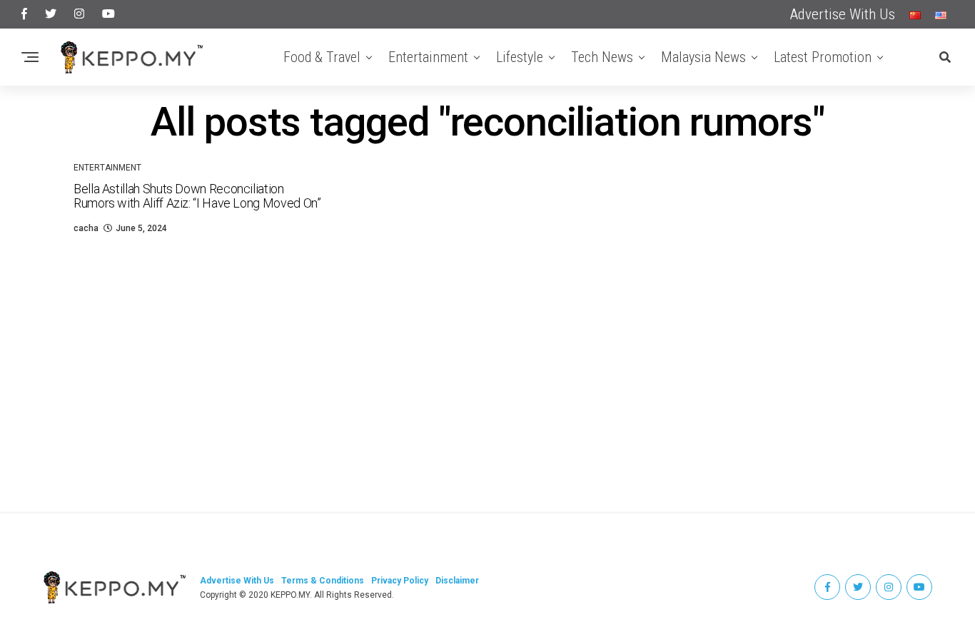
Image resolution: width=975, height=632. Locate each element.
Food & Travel (321, 57)
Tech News (602, 57)
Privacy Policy (399, 581)
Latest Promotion (823, 57)
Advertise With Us (842, 14)
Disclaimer (457, 581)
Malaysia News (703, 57)
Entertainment (428, 57)
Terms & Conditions (322, 581)
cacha (86, 228)
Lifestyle (519, 57)
